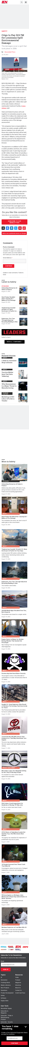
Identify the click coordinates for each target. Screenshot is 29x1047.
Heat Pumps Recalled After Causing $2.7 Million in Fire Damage (9, 298)
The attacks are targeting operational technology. (12, 901)
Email (2, 961)
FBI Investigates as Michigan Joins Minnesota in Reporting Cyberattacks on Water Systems (14, 896)
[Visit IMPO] (25, 947)
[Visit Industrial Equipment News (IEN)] (18, 947)
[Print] (3, 228)
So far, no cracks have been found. (12, 807)
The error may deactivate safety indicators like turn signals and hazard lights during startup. (14, 744)
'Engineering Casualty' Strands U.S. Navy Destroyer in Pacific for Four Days (9, 309)
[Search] (21, 2)
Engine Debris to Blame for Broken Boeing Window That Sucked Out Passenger (12, 641)
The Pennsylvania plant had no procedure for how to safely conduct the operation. (13, 711)
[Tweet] (15, 228)
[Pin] (20, 228)
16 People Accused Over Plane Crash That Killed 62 (13, 865)
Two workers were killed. (9, 585)
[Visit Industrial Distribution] (3, 949)
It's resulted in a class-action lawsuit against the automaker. (12, 775)
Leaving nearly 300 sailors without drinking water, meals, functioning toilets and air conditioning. (14, 555)
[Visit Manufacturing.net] (11, 949)
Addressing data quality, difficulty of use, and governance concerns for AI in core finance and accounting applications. (13, 489)
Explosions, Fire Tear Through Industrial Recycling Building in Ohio (10, 320)
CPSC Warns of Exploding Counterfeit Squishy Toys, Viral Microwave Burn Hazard (13, 833)
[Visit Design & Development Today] (3, 947)
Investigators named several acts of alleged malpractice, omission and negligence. (14, 869)
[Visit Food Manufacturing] (11, 947)
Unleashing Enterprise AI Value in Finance (9, 288)
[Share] (7, 228)
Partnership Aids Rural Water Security (13, 673)
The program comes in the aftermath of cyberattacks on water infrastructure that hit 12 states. (14, 677)
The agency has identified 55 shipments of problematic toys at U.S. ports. (14, 838)
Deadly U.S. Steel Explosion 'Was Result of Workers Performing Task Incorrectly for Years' (14, 706)
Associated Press (10, 52)
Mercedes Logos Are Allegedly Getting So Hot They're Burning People (14, 771)
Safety (4, 31)
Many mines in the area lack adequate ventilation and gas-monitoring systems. (13, 930)
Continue (14, 1043)
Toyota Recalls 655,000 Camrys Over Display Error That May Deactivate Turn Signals (14, 738)
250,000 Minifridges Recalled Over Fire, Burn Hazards (14, 611)
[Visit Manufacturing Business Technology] (18, 949)
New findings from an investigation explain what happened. (14, 645)
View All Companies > (14, 342)
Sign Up (5, 969)
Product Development (9, 767)
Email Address (7, 257)
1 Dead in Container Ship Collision (9, 361)
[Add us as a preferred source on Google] (24, 228)
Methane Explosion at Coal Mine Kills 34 (14, 927)
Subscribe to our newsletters (14, 222)
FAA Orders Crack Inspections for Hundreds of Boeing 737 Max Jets (12, 804)
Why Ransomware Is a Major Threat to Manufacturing (9, 386)
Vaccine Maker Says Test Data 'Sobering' (7, 374)
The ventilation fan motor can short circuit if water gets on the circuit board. (14, 521)
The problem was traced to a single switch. (14, 614)
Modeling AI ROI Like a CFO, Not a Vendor (8, 399)
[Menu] (25, 2)
